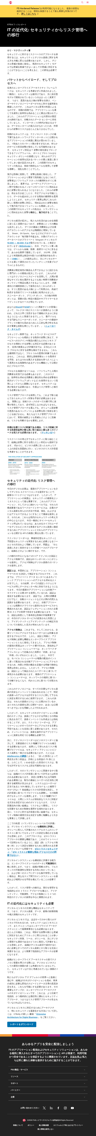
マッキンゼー (48, 432)
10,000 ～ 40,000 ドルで (19, 243)
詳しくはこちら (28, 14)
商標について (18, 1125)
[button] (32, 465)
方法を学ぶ (76, 1056)
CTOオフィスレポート (16, 24)
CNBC (15, 259)
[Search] (82, 2)
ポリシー (31, 1125)
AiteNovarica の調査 (16, 756)
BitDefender (25, 246)
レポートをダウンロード (21, 1024)
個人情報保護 (44, 1125)
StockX (19, 307)
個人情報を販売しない (45, 1129)
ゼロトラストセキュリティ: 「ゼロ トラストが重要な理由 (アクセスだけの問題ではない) (32, 852)
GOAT (27, 307)
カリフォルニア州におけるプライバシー (68, 1125)
